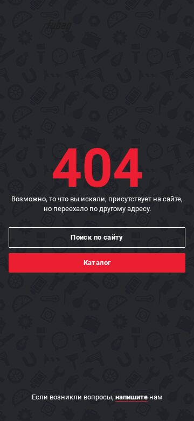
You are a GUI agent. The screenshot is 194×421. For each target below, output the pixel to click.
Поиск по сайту (97, 237)
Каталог (97, 263)
